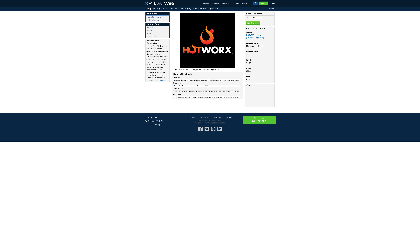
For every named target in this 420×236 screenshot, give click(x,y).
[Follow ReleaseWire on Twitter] (207, 131)
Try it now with (259, 119)
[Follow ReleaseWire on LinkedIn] (220, 131)
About (244, 3)
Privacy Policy (191, 117)
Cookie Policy (203, 117)
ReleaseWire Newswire (155, 80)
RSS (272, 8)
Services (205, 3)
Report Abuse (228, 117)
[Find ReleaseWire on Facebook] (200, 131)
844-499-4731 (153, 121)
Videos (149, 30)
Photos (150, 27)
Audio (149, 33)
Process (215, 3)
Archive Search (153, 20)
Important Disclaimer (217, 123)
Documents (151, 36)
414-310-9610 (153, 124)
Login (272, 3)
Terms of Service (215, 117)
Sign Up (264, 3)
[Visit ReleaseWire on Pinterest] (213, 131)
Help (237, 3)
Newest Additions (154, 17)
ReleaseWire (159, 3)
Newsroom (226, 3)
